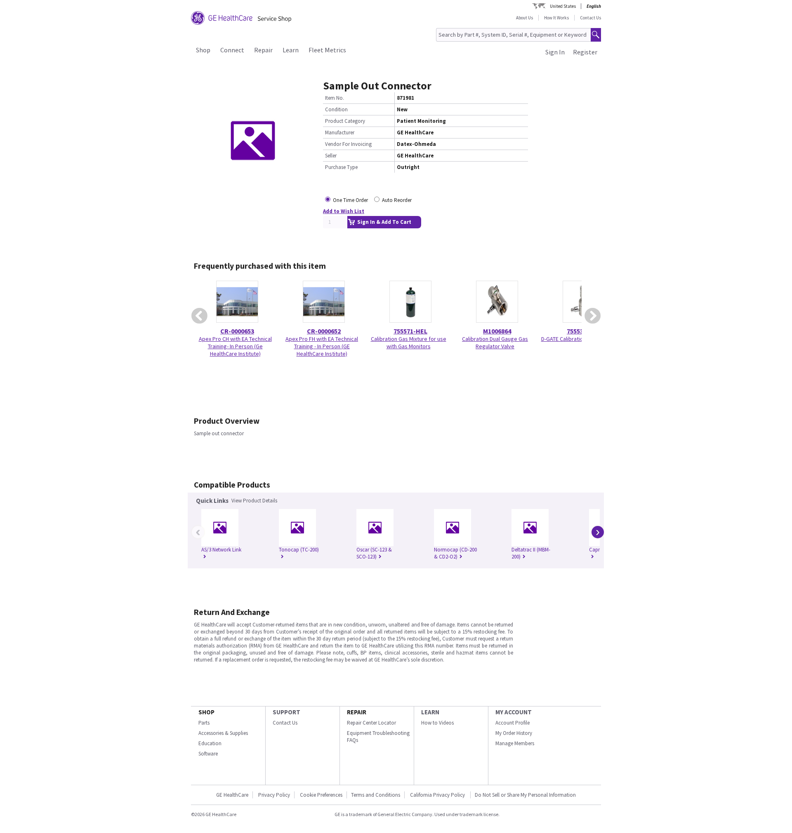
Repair (263, 50)
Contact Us (590, 18)
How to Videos (437, 722)
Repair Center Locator (371, 722)
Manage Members (514, 743)
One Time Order (350, 200)
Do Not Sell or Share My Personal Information (525, 794)
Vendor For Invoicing (348, 144)
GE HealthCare (232, 794)
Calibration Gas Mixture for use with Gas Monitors (408, 342)
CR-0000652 (324, 331)
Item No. (334, 97)
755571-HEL (410, 331)
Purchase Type (341, 167)
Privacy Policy (274, 794)
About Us (524, 18)
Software (208, 753)
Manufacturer (339, 132)
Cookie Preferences (321, 794)
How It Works (556, 18)
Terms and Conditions (375, 794)
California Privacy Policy (438, 794)
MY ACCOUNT (513, 712)
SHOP (206, 712)
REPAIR (356, 712)
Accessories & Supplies (223, 733)
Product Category (345, 120)
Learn (291, 50)
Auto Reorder (397, 200)
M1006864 (497, 331)
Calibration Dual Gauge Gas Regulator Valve (495, 342)
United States (563, 6)
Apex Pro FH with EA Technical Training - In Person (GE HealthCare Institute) (321, 346)
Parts (204, 722)
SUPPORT (286, 712)
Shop (203, 50)
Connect (232, 50)
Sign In (555, 52)
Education (210, 743)
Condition (336, 109)
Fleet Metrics (327, 50)
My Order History (513, 733)
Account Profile (512, 722)
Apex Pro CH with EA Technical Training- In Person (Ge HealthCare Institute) (235, 346)
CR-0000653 (237, 331)
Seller (331, 155)
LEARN (430, 712)
